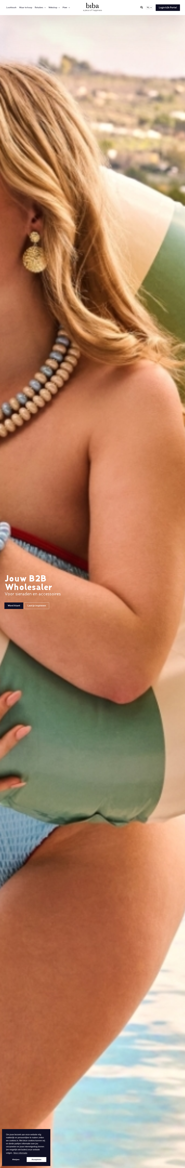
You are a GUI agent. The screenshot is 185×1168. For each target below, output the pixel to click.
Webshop (52, 8)
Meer (64, 8)
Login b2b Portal (168, 8)
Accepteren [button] (36, 1159)
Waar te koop (25, 8)
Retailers (39, 8)
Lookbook (11, 8)
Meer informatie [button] (20, 1153)
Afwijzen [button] (16, 1159)
